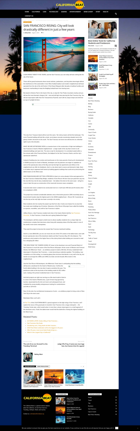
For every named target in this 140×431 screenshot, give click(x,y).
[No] (138, 428)
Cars (44, 12)
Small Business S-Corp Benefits (74, 385)
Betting (90, 103)
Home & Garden (92, 178)
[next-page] (83, 367)
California (36, 12)
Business (90, 109)
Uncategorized (92, 244)
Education (91, 149)
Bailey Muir (28, 32)
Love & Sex (91, 195)
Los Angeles (91, 192)
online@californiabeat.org (37, 413)
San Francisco (31, 20)
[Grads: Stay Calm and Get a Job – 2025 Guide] (93, 86)
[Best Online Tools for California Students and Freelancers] (32, 376)
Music (90, 201)
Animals (90, 98)
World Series (91, 247)
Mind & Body (88, 12)
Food (89, 158)
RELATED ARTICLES (29, 366)
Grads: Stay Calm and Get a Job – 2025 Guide (107, 84)
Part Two (27, 302)
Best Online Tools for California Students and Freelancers (32, 385)
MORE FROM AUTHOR (42, 366)
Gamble (90, 164)
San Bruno (91, 215)
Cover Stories (92, 138)
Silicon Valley (92, 221)
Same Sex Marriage (93, 212)
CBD (89, 126)
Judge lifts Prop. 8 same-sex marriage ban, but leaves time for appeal (71, 345)
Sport (98, 12)
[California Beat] (70, 5)
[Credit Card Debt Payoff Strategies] (93, 77)
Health (105, 12)
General (90, 169)
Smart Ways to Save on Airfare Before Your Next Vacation (53, 385)
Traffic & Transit (92, 238)
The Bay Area (92, 232)
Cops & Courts (92, 132)
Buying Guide (92, 112)
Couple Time (91, 135)
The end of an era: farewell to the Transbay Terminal (35, 345)
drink (89, 144)
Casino (90, 124)
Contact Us (29, 16)
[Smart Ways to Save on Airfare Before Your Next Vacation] (53, 376)
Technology (53, 12)
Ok (117, 428)
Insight (90, 184)
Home (27, 12)
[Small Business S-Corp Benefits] (74, 376)
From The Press (92, 161)
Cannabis (90, 118)
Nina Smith (91, 45)
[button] (116, 14)
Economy (90, 146)
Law (89, 187)
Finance (90, 155)
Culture (90, 141)
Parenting (90, 207)
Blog (89, 106)
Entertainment (75, 12)
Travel (90, 241)
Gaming (64, 12)
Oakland (90, 204)
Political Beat (92, 209)
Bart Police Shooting (94, 101)
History (90, 175)
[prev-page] (81, 367)
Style (89, 227)
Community (91, 129)
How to (90, 181)
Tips (89, 235)
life (89, 189)
